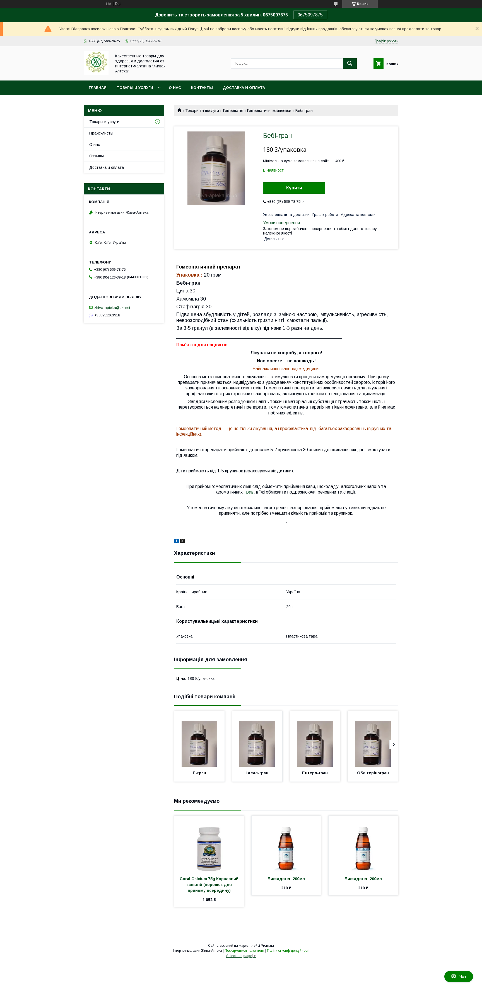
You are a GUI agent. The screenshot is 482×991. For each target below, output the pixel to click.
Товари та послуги (202, 110)
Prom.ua (267, 946)
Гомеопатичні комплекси (269, 110)
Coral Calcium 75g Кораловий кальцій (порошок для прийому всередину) (210, 885)
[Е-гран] (199, 739)
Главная (98, 88)
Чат (462, 976)
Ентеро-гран (315, 773)
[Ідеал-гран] (257, 739)
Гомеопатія (233, 110)
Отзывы (96, 156)
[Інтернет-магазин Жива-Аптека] (96, 73)
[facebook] (176, 542)
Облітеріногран (373, 773)
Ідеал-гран (257, 773)
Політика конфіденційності (288, 951)
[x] (182, 542)
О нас (175, 88)
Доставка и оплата (244, 88)
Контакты (202, 88)
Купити (294, 187)
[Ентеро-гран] (315, 739)
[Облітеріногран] (373, 739)
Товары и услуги (135, 88)
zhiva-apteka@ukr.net (112, 307)
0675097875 (310, 15)
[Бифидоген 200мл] (286, 844)
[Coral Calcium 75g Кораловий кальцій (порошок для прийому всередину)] (209, 844)
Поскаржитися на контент (244, 951)
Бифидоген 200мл (286, 879)
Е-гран (199, 773)
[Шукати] (350, 63)
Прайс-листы (101, 133)
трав (249, 492)
